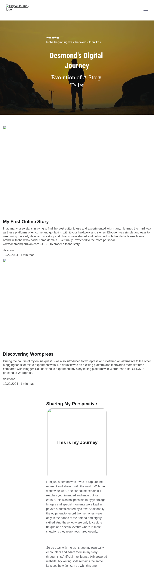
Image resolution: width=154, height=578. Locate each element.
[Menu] (145, 10)
